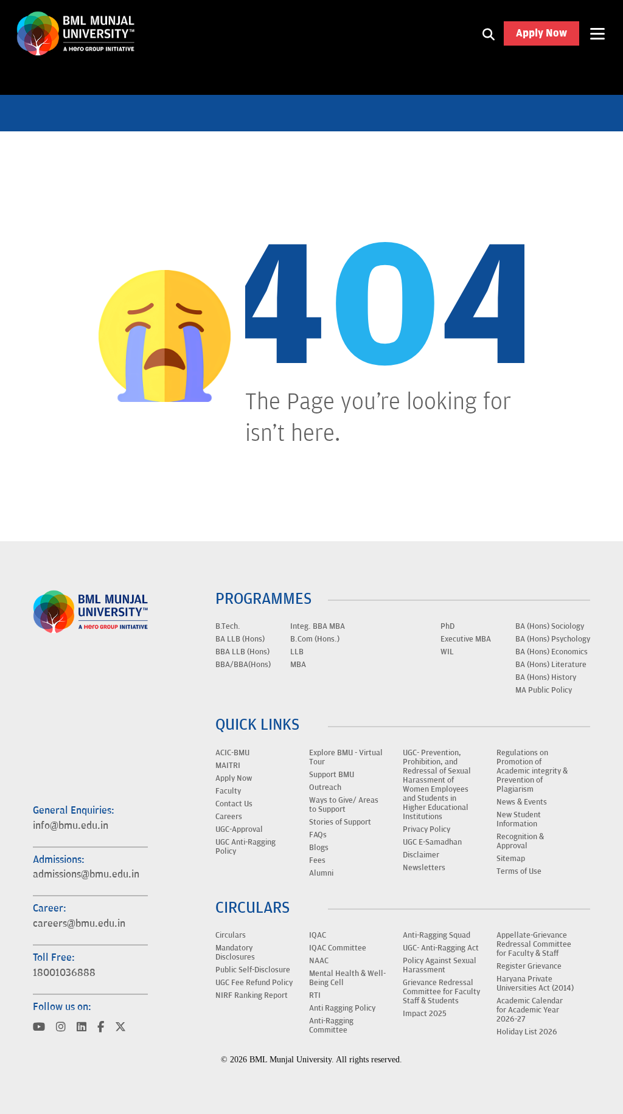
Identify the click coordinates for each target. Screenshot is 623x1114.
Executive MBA (465, 639)
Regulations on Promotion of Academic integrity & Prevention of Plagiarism (532, 771)
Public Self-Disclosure (252, 970)
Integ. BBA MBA (317, 626)
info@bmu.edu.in (70, 826)
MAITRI (227, 765)
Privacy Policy (426, 829)
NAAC (319, 961)
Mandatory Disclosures (235, 952)
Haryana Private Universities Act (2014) (535, 983)
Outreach (325, 787)
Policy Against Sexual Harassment (439, 965)
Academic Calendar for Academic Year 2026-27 (529, 1010)
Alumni (321, 873)
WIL (447, 652)
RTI (315, 995)
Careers (228, 817)
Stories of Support (340, 822)
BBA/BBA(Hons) (243, 664)
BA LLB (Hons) (240, 639)
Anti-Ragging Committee (331, 1025)
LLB (297, 652)
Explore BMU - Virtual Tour (346, 757)
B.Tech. (227, 626)
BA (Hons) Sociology (549, 626)
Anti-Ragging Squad (436, 935)
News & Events (521, 802)
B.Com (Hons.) (314, 639)
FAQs (318, 835)
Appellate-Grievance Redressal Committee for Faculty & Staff (533, 944)
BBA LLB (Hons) (242, 652)
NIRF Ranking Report (251, 995)
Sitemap (510, 858)
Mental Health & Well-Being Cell (347, 978)
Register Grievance (529, 966)
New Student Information (518, 819)
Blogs (319, 848)
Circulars (230, 935)
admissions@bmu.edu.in (86, 874)
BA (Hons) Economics (551, 652)
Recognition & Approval (520, 841)
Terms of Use (518, 871)
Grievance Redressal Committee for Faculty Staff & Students (441, 992)
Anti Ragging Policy (342, 1008)
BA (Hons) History (545, 677)
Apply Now (541, 33)
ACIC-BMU (232, 753)
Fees (317, 860)
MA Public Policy (543, 690)
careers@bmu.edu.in (79, 924)
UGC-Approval (239, 829)
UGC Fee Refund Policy (254, 983)
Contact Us (233, 804)
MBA (298, 664)
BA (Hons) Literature (550, 664)
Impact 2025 (425, 1014)
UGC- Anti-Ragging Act (441, 948)
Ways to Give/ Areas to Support (343, 804)
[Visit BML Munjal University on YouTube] (39, 1028)
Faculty (228, 791)
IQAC (317, 935)
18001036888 (64, 973)
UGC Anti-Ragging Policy (245, 846)
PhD (447, 626)
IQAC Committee (337, 948)
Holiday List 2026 (526, 1032)
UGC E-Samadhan (432, 842)
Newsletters (424, 868)
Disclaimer (421, 855)
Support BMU (331, 775)
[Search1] (488, 33)
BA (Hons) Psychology (552, 639)
